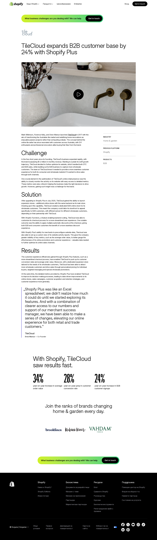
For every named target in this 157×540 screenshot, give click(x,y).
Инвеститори (43, 496)
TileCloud (72, 135)
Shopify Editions (44, 492)
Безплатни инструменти (104, 504)
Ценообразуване (64, 4)
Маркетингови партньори (76, 504)
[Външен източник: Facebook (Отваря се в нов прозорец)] (123, 524)
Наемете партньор (129, 496)
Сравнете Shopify (101, 492)
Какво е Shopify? (44, 487)
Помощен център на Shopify (133, 487)
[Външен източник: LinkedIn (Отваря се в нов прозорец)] (123, 529)
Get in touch (140, 4)
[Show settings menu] (128, 125)
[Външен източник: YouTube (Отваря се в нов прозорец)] (133, 524)
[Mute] (123, 125)
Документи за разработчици (77, 487)
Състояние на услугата (131, 500)
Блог (96, 487)
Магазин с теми (72, 492)
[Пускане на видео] (78, 94)
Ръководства (99, 496)
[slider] (76, 125)
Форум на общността (130, 492)
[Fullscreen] (133, 125)
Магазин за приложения (75, 496)
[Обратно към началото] (12, 484)
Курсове (97, 500)
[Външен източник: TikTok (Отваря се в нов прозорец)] (143, 524)
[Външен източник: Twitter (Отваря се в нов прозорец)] (128, 524)
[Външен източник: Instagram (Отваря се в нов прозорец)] (138, 524)
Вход (127, 4)
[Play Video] (23, 125)
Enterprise (78, 4)
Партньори (70, 500)
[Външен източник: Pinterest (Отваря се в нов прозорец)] (128, 529)
